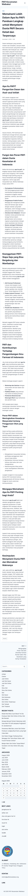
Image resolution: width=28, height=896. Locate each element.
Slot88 (4, 833)
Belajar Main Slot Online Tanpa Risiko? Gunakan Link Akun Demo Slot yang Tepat (13, 746)
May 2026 (5, 762)
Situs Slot (4, 688)
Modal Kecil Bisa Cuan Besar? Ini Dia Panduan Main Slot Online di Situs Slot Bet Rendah (13, 716)
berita (4, 638)
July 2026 (5, 757)
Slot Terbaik (5, 704)
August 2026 (6, 755)
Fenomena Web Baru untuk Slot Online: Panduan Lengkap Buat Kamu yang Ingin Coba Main (14, 731)
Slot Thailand (6, 706)
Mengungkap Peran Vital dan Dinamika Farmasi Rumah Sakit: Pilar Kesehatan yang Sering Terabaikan (20, 652)
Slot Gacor (5, 695)
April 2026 (5, 764)
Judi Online (5, 679)
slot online (5, 829)
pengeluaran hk (6, 809)
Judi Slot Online (6, 683)
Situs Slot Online (7, 690)
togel (3, 826)
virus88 (4, 836)
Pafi (3, 11)
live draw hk (5, 819)
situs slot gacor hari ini (8, 816)
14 (17, 790)
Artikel (4, 674)
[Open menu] (24, 3)
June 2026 (5, 760)
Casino (4, 676)
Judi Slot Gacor (6, 681)
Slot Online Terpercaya (8, 702)
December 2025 (6, 774)
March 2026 (5, 767)
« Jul (3, 802)
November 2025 (6, 776)
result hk (4, 823)
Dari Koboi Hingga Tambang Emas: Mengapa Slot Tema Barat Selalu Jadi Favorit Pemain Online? (13, 738)
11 (7, 790)
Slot (3, 692)
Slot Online (5, 699)
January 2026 (6, 771)
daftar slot (5, 813)
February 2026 (6, 769)
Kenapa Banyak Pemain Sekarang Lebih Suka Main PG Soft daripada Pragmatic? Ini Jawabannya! (14, 723)
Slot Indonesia (6, 697)
